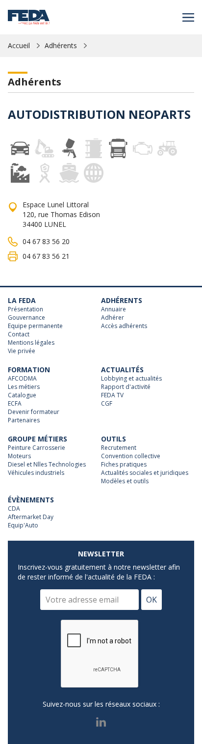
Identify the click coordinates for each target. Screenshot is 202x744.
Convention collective (130, 456)
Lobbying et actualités (131, 379)
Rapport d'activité (126, 387)
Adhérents (61, 45)
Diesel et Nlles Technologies (47, 465)
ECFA (15, 404)
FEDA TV (112, 395)
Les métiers (24, 387)
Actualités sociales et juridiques (144, 473)
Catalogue (22, 395)
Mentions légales (31, 343)
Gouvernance (26, 318)
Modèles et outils (125, 481)
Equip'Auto (23, 525)
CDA (14, 509)
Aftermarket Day (30, 517)
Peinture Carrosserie (36, 448)
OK (151, 599)
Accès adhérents (124, 326)
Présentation (25, 309)
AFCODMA (22, 379)
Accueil (19, 45)
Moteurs (19, 456)
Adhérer (112, 318)
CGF (106, 404)
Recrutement (118, 448)
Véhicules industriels (36, 473)
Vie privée (21, 351)
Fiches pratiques (124, 465)
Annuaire (113, 309)
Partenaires (24, 420)
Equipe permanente (35, 326)
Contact (18, 334)
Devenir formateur (33, 412)
